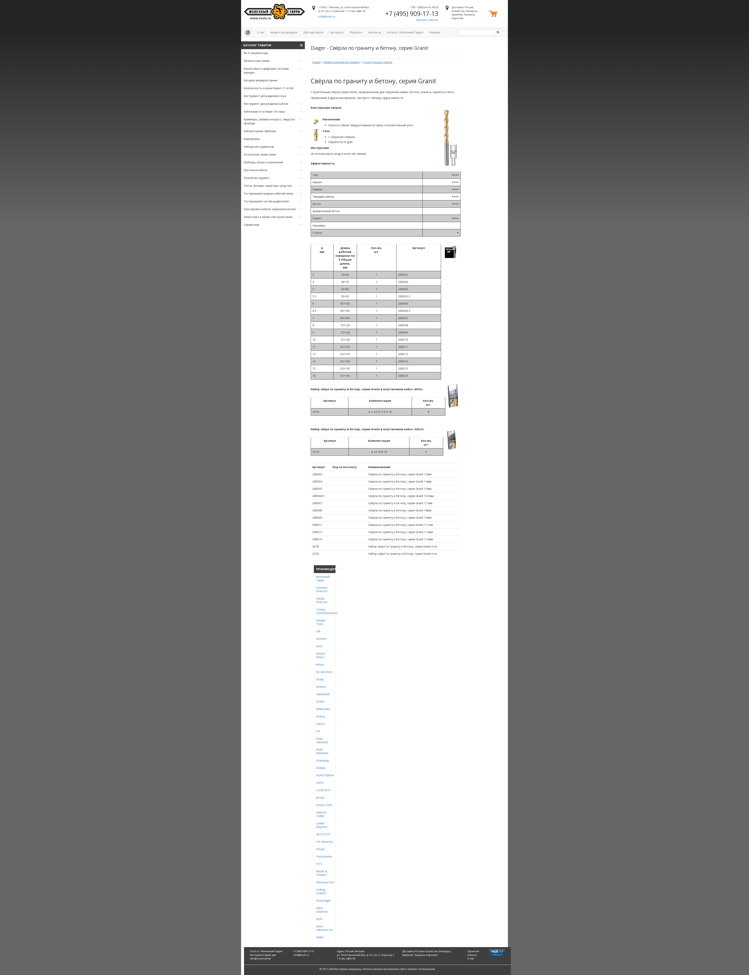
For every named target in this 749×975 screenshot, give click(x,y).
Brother (321, 687)
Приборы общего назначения (263, 162)
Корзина (434, 32)
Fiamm (320, 724)
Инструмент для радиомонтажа (265, 96)
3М (318, 631)
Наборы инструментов (259, 146)
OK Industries (324, 841)
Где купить (336, 32)
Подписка (356, 32)
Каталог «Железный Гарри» (405, 32)
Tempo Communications (327, 611)
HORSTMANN (325, 775)
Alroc (319, 646)
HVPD (320, 783)
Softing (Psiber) (321, 891)
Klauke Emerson (321, 600)
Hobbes (321, 768)
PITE (319, 864)
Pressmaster (324, 856)
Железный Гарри (322, 578)
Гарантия (473, 951)
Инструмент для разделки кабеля (266, 104)
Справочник (251, 225)
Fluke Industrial (322, 740)
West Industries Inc (324, 928)
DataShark (322, 694)
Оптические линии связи (260, 154)
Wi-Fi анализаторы (256, 53)
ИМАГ (320, 937)
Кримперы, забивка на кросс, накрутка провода (269, 121)
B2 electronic (324, 672)
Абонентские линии (257, 61)
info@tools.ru (326, 16)
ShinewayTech (325, 882)
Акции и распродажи (283, 32)
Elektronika (323, 709)
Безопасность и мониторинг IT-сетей (268, 88)
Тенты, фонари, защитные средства (268, 186)
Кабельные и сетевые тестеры (264, 111)
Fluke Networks (322, 751)
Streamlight (323, 900)
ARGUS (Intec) (320, 655)
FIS (318, 731)
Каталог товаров (257, 45)
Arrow (320, 664)
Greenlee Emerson (321, 589)
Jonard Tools (324, 805)
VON (319, 919)
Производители (325, 569)
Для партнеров (313, 32)
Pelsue (320, 849)
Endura (320, 716)
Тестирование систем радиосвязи (266, 201)
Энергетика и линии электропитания (268, 217)
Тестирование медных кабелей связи (268, 193)
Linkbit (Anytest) (321, 825)
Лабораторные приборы (260, 131)
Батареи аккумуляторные (261, 80)
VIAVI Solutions (322, 909)
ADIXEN (321, 639)
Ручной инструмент (257, 178)
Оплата (472, 955)
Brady (320, 679)
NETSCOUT (323, 834)
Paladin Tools (320, 622)
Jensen (320, 797)
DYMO (320, 701)
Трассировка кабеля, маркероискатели (270, 209)
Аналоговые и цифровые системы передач (266, 70)
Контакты (374, 32)
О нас (260, 32)
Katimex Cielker (321, 814)
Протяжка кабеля (255, 170)
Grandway (322, 760)
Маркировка (252, 139)
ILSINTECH (323, 790)
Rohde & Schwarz (321, 873)
